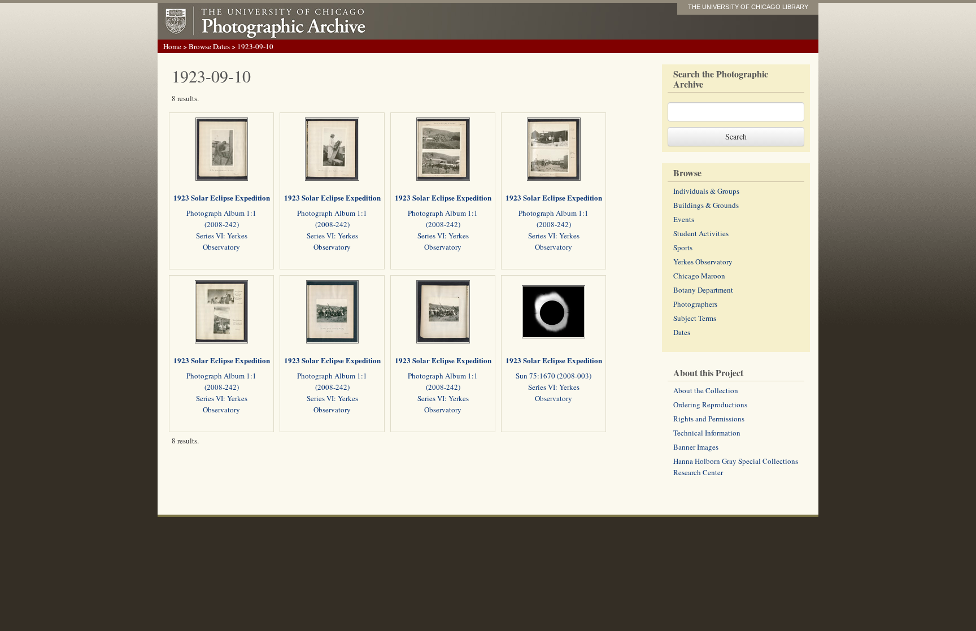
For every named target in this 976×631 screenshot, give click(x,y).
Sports (682, 247)
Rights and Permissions (708, 419)
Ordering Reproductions (710, 404)
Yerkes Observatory (703, 261)
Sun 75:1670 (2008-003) (553, 376)
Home (172, 46)
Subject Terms (694, 318)
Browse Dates (209, 46)
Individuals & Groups (706, 191)
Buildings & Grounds (706, 205)
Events (683, 219)
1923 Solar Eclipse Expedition (221, 197)
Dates (681, 332)
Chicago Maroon (699, 276)
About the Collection (705, 390)
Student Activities (701, 233)
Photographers (695, 304)
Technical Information (706, 433)
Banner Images (695, 447)
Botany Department (703, 290)
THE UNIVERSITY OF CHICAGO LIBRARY (748, 6)
